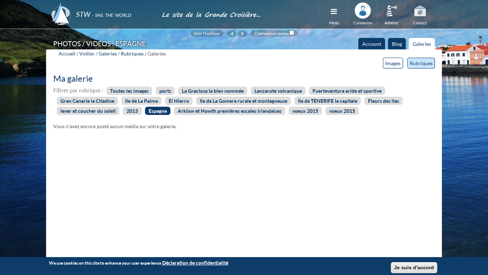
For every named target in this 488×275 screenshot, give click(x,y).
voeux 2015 (305, 111)
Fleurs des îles (383, 101)
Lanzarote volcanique (278, 91)
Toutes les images (129, 91)
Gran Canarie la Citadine (87, 101)
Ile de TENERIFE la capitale (327, 101)
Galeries (424, 45)
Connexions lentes (271, 33)
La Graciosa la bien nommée (213, 91)
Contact (420, 22)
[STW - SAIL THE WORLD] (102, 4)
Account (371, 44)
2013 (132, 111)
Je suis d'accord (414, 267)
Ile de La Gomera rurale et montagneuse (243, 101)
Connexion (362, 22)
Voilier (87, 53)
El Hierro (179, 101)
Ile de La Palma (141, 101)
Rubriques (132, 53)
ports (165, 91)
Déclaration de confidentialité (195, 263)
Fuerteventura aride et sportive (347, 91)
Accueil (67, 53)
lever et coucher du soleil (88, 111)
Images (392, 63)
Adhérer (391, 22)
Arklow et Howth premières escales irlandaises (230, 111)
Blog (397, 44)
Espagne (158, 111)
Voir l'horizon (207, 33)
